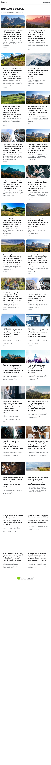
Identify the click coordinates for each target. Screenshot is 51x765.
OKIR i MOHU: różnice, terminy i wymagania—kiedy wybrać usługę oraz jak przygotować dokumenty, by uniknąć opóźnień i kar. (12, 332)
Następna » (30, 578)
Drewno (4, 2)
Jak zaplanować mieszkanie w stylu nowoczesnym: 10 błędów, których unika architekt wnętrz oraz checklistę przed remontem (38, 110)
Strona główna (46, 2)
